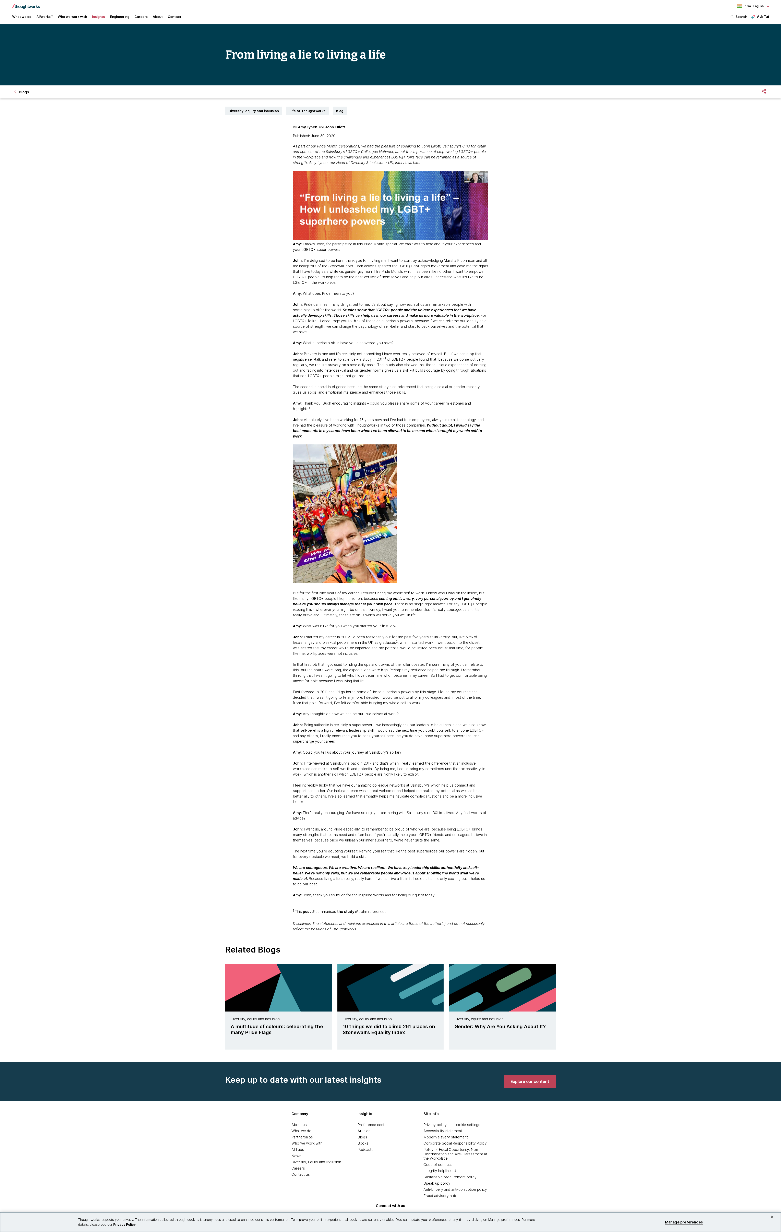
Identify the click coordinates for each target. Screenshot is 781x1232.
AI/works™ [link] (44, 17)
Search (741, 17)
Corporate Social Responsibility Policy (455, 1143)
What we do (301, 1131)
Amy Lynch (307, 127)
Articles (364, 1131)
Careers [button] (141, 17)
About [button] (158, 17)
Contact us (300, 1174)
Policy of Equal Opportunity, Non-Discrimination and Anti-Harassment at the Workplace (455, 1153)
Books (363, 1143)
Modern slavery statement (445, 1137)
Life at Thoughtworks (307, 111)
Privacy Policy (124, 1224)
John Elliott (335, 127)
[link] (530, 1081)
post (307, 911)
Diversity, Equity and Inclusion (316, 1162)
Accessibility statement (442, 1131)
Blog (339, 111)
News (296, 1156)
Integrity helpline (437, 1171)
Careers (298, 1168)
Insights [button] (98, 17)
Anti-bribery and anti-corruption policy (455, 1189)
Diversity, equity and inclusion (254, 111)
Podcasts (365, 1149)
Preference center (373, 1125)
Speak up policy (436, 1183)
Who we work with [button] (72, 17)
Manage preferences (684, 1222)
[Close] (772, 1216)
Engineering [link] (119, 17)
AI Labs (297, 1149)
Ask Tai (763, 16)
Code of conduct (437, 1164)
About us (299, 1125)
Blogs (362, 1137)
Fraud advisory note (440, 1196)
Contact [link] (174, 17)
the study (345, 911)
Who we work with (306, 1143)
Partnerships (302, 1137)
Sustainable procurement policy (450, 1177)
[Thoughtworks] (26, 4)
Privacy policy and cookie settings (451, 1125)
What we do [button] (21, 17)
